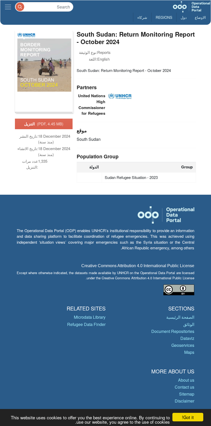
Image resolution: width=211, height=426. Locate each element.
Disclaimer (184, 401)
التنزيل (44, 124)
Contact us (184, 387)
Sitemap (186, 394)
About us (186, 380)
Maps (189, 352)
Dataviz (187, 338)
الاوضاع (200, 17)
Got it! (188, 417)
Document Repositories (172, 331)
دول (184, 17)
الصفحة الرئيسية (180, 317)
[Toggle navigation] (8, 7)
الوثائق (188, 324)
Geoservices (182, 345)
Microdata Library (90, 317)
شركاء (142, 17)
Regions (164, 17)
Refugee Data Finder (86, 324)
